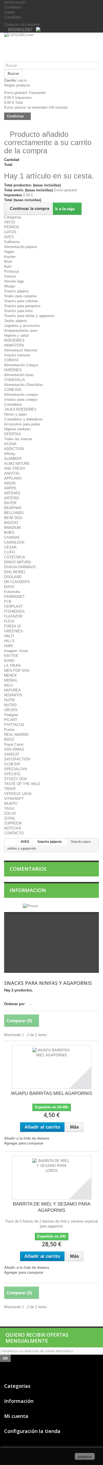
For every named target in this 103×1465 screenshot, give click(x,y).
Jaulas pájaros (15, 321)
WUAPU (10, 803)
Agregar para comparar (23, 1143)
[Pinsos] (30, 906)
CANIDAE (12, 537)
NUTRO (10, 705)
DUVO (9, 587)
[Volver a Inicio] (10, 841)
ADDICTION (14, 449)
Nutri (8, 266)
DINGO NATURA (17, 562)
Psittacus (11, 271)
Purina (9, 730)
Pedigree (11, 715)
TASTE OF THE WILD (22, 784)
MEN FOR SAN (16, 670)
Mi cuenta (16, 1416)
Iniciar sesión (14, 2)
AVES (9, 237)
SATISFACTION (17, 759)
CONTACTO (14, 833)
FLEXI (9, 621)
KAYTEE (11, 656)
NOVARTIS (13, 695)
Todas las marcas (18, 439)
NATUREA (12, 690)
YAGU (9, 808)
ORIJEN (10, 710)
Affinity (9, 454)
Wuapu (9, 286)
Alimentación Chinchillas (23, 385)
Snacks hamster (17, 355)
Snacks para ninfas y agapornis (29, 316)
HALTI (9, 636)
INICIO (9, 222)
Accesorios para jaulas (22, 424)
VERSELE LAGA (18, 794)
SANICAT (12, 754)
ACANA (10, 444)
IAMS (8, 646)
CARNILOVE (14, 542)
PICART (10, 720)
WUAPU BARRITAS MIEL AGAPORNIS (51, 1093)
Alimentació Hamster (20, 350)
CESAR (10, 547)
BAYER (10, 503)
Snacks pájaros (16, 291)
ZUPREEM (13, 823)
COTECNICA (14, 557)
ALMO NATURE (17, 464)
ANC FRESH (14, 468)
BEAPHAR (12, 508)
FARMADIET (14, 597)
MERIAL (11, 680)
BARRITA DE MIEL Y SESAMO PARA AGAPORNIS (51, 1207)
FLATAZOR (13, 616)
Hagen (9, 252)
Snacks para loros (18, 311)
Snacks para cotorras (21, 301)
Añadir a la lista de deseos (26, 1138)
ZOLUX (10, 813)
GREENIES (13, 631)
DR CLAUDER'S (17, 582)
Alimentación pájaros (20, 247)
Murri (8, 261)
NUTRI (9, 700)
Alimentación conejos (21, 395)
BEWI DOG (13, 518)
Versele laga (14, 281)
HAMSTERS (14, 345)
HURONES (13, 370)
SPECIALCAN (15, 769)
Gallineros (12, 242)
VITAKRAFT (14, 799)
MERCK (10, 675)
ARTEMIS (12, 493)
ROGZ (9, 739)
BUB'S (9, 532)
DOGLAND (12, 577)
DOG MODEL (15, 572)
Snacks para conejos (21, 399)
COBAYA (11, 360)
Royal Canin (13, 744)
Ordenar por (14, 1004)
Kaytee (9, 257)
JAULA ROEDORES (20, 409)
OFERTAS (12, 434)
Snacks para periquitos (22, 306)
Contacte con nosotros (22, 24)
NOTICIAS (12, 828)
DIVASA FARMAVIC (20, 567)
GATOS (10, 232)
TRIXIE (10, 789)
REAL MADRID (16, 735)
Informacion (28, 890)
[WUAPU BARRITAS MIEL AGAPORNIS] (52, 1067)
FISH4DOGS (14, 611)
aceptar (85, 1456)
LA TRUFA (12, 666)
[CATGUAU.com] (51, 47)
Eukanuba (12, 592)
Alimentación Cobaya (21, 365)
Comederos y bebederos (23, 419)
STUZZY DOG (15, 779)
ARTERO (11, 498)
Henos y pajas (15, 414)
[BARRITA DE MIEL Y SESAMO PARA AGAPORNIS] (52, 1177)
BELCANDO (14, 513)
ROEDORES (14, 340)
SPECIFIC (12, 774)
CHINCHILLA (14, 380)
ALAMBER (12, 459)
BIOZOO (11, 523)
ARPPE (10, 488)
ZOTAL (9, 818)
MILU (8, 685)
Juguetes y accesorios (22, 326)
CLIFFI (9, 552)
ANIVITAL (12, 473)
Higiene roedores (17, 429)
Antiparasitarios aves (21, 330)
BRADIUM (12, 528)
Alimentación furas (19, 375)
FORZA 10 (12, 626)
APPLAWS (13, 478)
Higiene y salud (16, 335)
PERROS (11, 227)
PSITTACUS (14, 725)
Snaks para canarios (20, 296)
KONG (9, 661)
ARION (9, 483)
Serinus (10, 276)
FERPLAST (13, 606)
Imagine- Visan (16, 651)
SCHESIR (12, 764)
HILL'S (9, 641)
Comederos (13, 404)
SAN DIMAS (14, 749)
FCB (7, 601)
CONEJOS (12, 390)
